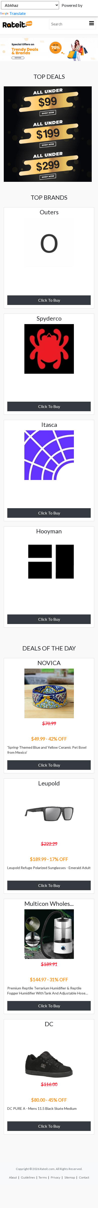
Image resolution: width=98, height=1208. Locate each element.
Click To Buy (49, 300)
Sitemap (69, 1177)
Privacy (55, 1177)
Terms (42, 1177)
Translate (17, 13)
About (13, 1177)
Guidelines (28, 1177)
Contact (84, 1177)
